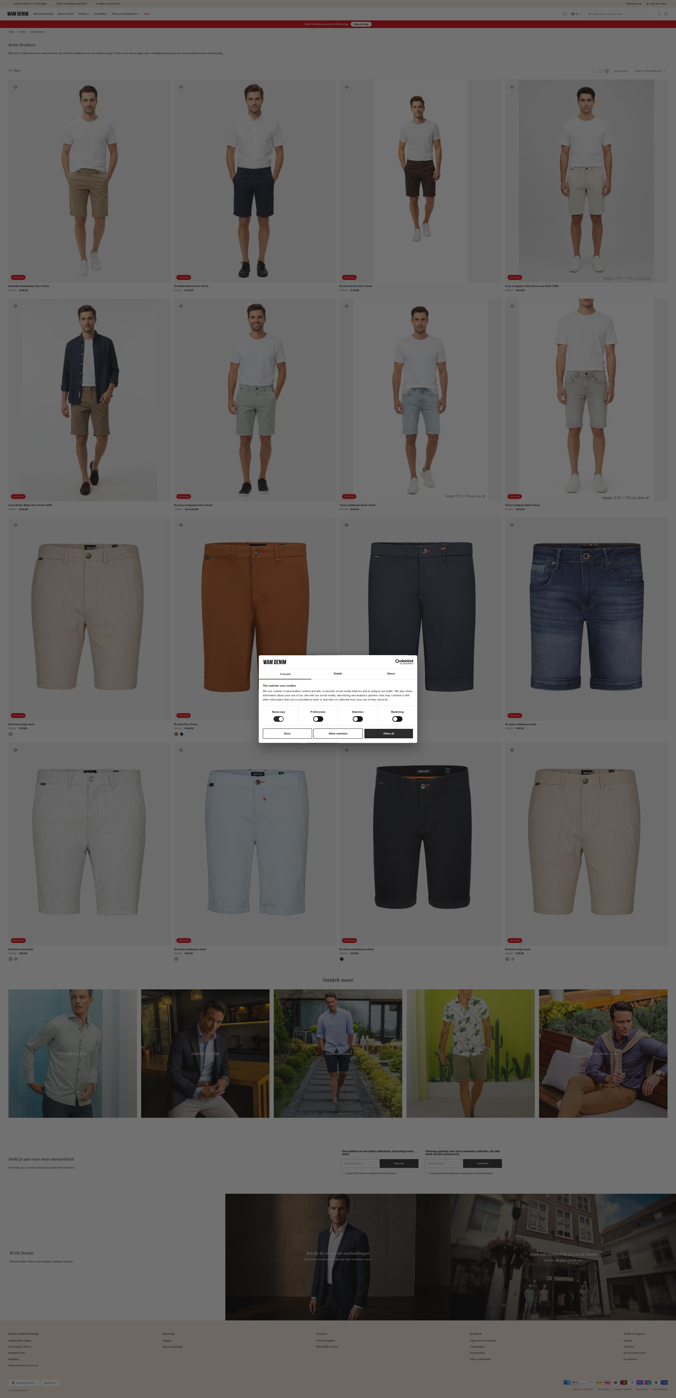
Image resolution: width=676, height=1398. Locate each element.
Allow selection (338, 733)
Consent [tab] (285, 674)
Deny (287, 733)
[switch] (318, 719)
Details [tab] (338, 673)
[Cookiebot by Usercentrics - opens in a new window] (398, 662)
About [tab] (391, 673)
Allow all (388, 733)
